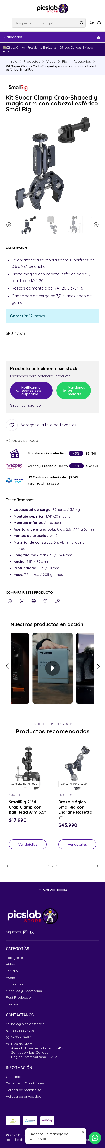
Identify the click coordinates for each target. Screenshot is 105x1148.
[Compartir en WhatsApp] (34, 601)
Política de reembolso (23, 1090)
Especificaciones (20, 500)
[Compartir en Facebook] (10, 601)
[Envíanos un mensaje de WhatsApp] (95, 1138)
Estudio (12, 971)
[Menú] (6, 22)
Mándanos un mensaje (76, 390)
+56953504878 (22, 1030)
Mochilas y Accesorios (24, 991)
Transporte (15, 1004)
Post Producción (19, 997)
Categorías (13, 37)
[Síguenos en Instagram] (25, 932)
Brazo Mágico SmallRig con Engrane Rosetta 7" (75, 809)
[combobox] (49, 23)
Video (51, 61)
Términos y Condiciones (25, 1083)
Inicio (13, 61)
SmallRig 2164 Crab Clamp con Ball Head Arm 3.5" (27, 807)
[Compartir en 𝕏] (22, 601)
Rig (64, 61)
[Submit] (81, 23)
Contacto (13, 1076)
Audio (10, 977)
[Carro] (99, 22)
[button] (52, 890)
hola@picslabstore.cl (28, 1024)
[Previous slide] (9, 225)
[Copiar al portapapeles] (57, 601)
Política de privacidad (23, 1096)
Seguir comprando (25, 405)
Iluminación (15, 984)
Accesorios (82, 61)
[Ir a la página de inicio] (52, 8)
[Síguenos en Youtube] (32, 932)
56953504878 (21, 1037)
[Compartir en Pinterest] (45, 601)
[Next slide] (95, 225)
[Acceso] (92, 22)
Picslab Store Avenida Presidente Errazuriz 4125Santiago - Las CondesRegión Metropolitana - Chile (38, 1050)
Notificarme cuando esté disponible (31, 390)
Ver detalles (27, 844)
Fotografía (14, 957)
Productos (32, 61)
